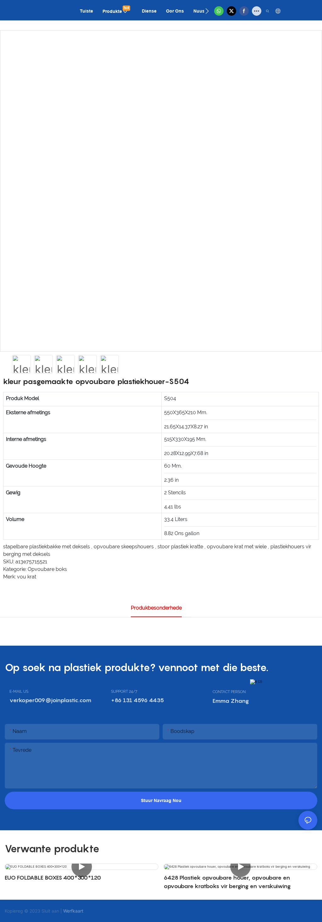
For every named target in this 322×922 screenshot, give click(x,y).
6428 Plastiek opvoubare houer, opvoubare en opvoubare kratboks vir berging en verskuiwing (227, 881)
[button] (207, 11)
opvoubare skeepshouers (124, 547)
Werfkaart (73, 911)
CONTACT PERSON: (229, 692)
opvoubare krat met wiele (237, 547)
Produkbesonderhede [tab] (156, 608)
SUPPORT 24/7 (124, 691)
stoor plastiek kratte (181, 547)
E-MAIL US (18, 691)
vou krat (26, 577)
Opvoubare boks (47, 569)
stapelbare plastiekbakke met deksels (47, 547)
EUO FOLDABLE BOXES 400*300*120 (53, 877)
